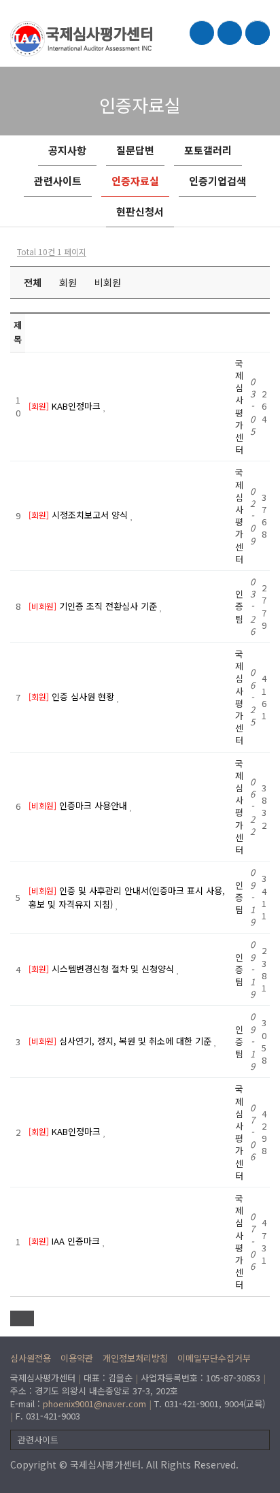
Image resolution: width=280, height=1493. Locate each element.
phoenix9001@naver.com (94, 1403)
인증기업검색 (217, 181)
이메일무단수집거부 (214, 1357)
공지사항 (67, 150)
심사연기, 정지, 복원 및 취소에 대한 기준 (136, 1040)
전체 (32, 282)
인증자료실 (135, 181)
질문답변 (135, 150)
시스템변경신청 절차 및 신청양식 (114, 968)
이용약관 (76, 1357)
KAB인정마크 (77, 405)
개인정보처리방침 (135, 1357)
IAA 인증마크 (77, 1240)
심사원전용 (30, 1357)
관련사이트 (58, 181)
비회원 (107, 282)
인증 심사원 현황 (84, 696)
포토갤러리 (208, 150)
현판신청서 (140, 211)
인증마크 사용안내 (94, 805)
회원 (68, 282)
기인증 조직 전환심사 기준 (109, 606)
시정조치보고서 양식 (91, 514)
